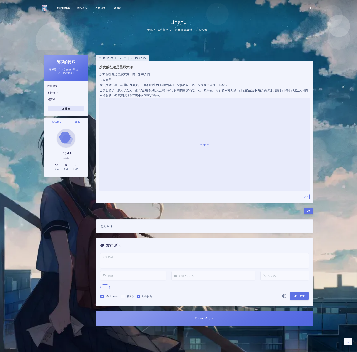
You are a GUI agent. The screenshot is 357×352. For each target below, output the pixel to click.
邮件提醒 (147, 296)
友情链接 (52, 92)
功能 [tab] (77, 122)
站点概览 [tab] (57, 122)
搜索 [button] (67, 108)
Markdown (112, 296)
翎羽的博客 (63, 8)
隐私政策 (52, 86)
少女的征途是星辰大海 (116, 67)
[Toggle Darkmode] (348, 341)
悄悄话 (130, 296)
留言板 (51, 99)
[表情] (284, 296)
